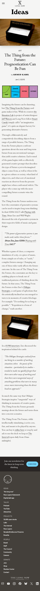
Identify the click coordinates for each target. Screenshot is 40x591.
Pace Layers (8, 529)
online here (19, 429)
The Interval (8, 526)
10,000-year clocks (10, 519)
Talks (6, 502)
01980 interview (13, 345)
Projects (8, 516)
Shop (5, 566)
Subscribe (32, 464)
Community (8, 552)
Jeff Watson (7, 118)
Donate (7, 559)
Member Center (9, 569)
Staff (5, 546)
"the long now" (9, 492)
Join (5, 563)
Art (20, 50)
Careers (6, 555)
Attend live (7, 512)
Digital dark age (9, 498)
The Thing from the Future (17, 108)
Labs (5, 523)
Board (6, 543)
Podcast (6, 505)
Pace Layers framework (12, 495)
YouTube (7, 509)
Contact (6, 572)
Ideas (6, 488)
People (7, 539)
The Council (8, 549)
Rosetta (6, 535)
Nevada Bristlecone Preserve (14, 532)
